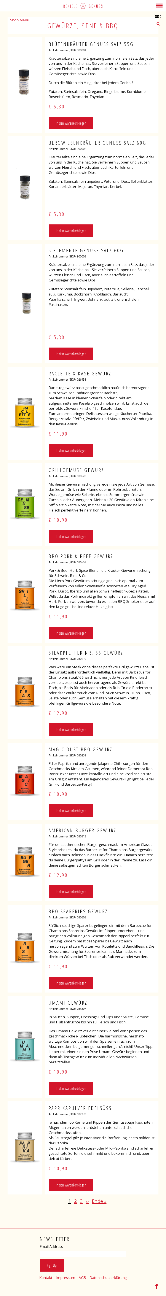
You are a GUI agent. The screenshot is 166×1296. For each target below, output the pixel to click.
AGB (82, 1277)
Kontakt (45, 1277)
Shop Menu (19, 19)
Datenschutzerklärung (108, 1277)
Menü (159, 6)
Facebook (156, 1286)
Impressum (65, 1277)
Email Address (51, 1246)
